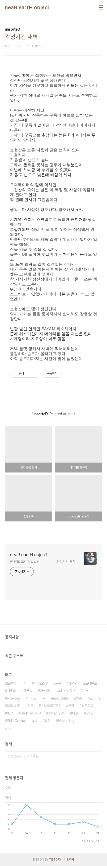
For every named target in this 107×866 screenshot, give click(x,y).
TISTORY (55, 859)
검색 (97, 756)
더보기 (8, 729)
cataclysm (56, 713)
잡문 (30, 706)
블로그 (87, 691)
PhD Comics (17, 721)
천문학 (11, 691)
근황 (71, 706)
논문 (58, 683)
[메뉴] (101, 7)
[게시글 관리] (35, 373)
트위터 (11, 683)
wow (89, 713)
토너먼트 (91, 683)
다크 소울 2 (67, 691)
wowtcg (13, 698)
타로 (75, 713)
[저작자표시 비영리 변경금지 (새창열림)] (68, 374)
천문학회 (88, 706)
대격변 (73, 683)
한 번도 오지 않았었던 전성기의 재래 (42, 561)
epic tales (61, 698)
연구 (79, 698)
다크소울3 (41, 683)
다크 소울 (13, 706)
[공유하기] (29, 373)
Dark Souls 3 (30, 713)
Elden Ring (66, 721)
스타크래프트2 (51, 706)
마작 (10, 713)
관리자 (70, 859)
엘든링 (27, 691)
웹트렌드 (46, 691)
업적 (48, 721)
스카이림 (96, 698)
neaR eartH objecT (28, 7)
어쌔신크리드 (37, 698)
